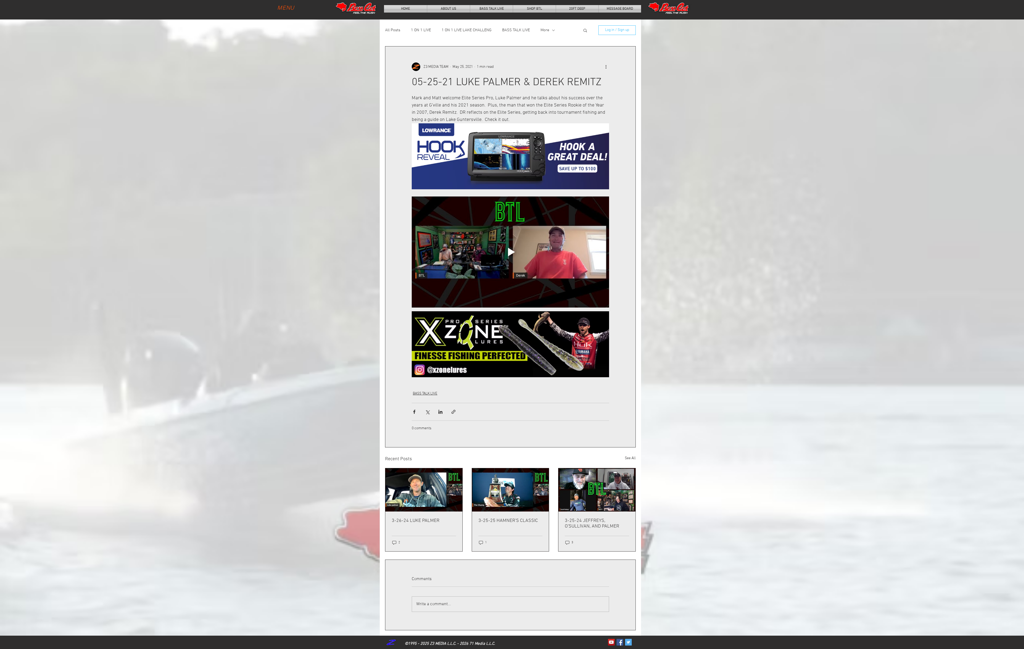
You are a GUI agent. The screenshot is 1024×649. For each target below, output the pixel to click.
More (545, 30)
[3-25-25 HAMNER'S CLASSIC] (510, 490)
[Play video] (510, 252)
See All (630, 458)
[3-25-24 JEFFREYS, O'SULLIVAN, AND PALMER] (596, 490)
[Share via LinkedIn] (440, 411)
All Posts (392, 30)
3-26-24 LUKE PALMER (415, 521)
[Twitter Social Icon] (628, 642)
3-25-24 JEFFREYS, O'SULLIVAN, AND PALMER (592, 523)
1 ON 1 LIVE (421, 30)
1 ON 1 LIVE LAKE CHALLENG (466, 30)
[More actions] (606, 67)
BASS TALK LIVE (516, 30)
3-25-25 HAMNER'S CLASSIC (508, 521)
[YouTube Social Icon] (611, 642)
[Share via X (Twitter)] (427, 411)
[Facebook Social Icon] (620, 642)
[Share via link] (453, 411)
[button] (585, 30)
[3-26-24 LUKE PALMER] (423, 490)
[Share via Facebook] (414, 411)
